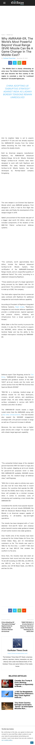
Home (3, 34)
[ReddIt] (24, 63)
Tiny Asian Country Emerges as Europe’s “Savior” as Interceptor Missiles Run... (24, 705)
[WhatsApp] (19, 63)
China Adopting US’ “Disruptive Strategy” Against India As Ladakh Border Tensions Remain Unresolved (17, 92)
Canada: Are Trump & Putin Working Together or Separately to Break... (24, 683)
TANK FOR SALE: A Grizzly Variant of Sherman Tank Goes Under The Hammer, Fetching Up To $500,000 (27, 626)
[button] (4, 3)
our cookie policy (7, 740)
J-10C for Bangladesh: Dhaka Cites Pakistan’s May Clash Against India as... (24, 694)
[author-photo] (17, 648)
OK (31, 742)
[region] (17, 21)
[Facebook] (10, 63)
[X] (15, 63)
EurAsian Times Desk (9, 58)
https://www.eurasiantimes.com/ (18, 653)
